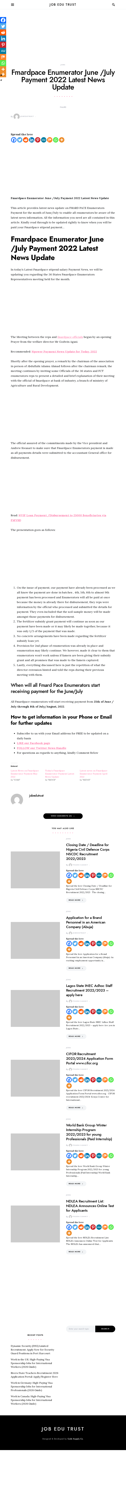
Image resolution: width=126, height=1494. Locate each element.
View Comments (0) (61, 816)
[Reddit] (25, 140)
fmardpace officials (70, 337)
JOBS (63, 65)
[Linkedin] (31, 140)
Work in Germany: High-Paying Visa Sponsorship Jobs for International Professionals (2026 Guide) (32, 1386)
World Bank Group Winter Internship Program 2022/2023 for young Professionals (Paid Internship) (89, 1132)
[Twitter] (19, 140)
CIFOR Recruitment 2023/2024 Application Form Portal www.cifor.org (89, 1058)
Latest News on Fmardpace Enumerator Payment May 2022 (25, 773)
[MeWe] (43, 140)
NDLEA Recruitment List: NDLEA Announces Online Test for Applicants (90, 1206)
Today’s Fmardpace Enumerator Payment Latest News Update (59, 773)
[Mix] (49, 140)
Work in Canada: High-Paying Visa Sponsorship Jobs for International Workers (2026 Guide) (31, 1400)
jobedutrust (27, 116)
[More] (61, 140)
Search (105, 1329)
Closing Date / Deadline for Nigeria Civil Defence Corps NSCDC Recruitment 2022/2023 (87, 851)
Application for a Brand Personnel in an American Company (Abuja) (85, 922)
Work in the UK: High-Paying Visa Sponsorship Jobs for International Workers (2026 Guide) (31, 1363)
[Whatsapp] (55, 140)
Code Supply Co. (76, 1439)
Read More (74, 900)
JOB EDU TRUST (63, 4)
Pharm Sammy (80, 865)
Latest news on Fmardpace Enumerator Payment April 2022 (93, 773)
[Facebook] (13, 140)
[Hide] (1, 80)
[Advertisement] (63, 40)
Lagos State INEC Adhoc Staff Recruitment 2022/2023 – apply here (89, 990)
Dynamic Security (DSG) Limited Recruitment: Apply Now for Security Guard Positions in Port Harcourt (32, 1349)
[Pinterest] (37, 140)
